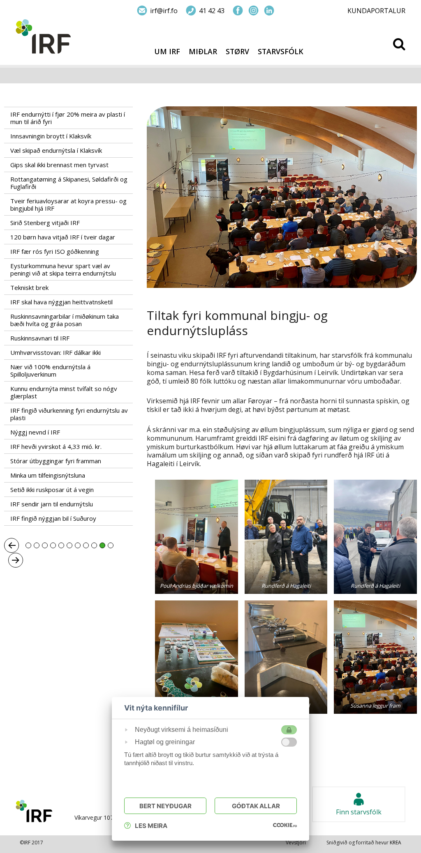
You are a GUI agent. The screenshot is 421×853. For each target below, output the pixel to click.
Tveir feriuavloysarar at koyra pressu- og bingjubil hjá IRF (68, 204)
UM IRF (167, 51)
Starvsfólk (280, 51)
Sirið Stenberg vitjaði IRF (45, 222)
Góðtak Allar (256, 806)
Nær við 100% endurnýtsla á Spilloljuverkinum (50, 370)
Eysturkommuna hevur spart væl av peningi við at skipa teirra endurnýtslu (63, 269)
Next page (15, 560)
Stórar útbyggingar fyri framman (55, 461)
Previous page (11, 545)
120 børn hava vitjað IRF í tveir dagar (62, 237)
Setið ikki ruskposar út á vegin (52, 489)
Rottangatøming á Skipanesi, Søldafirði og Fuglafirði (68, 183)
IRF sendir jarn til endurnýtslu (51, 504)
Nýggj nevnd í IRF (35, 432)
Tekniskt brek (29, 287)
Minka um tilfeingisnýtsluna (47, 475)
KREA (395, 842)
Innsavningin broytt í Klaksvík (50, 136)
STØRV (237, 51)
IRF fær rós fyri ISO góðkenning (54, 251)
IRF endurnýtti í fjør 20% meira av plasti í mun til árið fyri (67, 118)
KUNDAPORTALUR (376, 10)
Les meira (151, 826)
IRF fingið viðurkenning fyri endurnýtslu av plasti (69, 414)
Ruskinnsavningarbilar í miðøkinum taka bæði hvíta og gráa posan (64, 320)
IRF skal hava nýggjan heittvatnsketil (61, 302)
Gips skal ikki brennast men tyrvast (59, 165)
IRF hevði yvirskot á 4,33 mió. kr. (56, 446)
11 (110, 545)
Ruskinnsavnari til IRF (39, 338)
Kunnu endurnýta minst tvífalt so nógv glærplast (63, 392)
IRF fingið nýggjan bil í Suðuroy (53, 518)
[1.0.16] (285, 824)
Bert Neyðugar (165, 806)
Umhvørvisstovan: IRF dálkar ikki (55, 352)
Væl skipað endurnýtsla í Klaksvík (56, 150)
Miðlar (203, 51)
